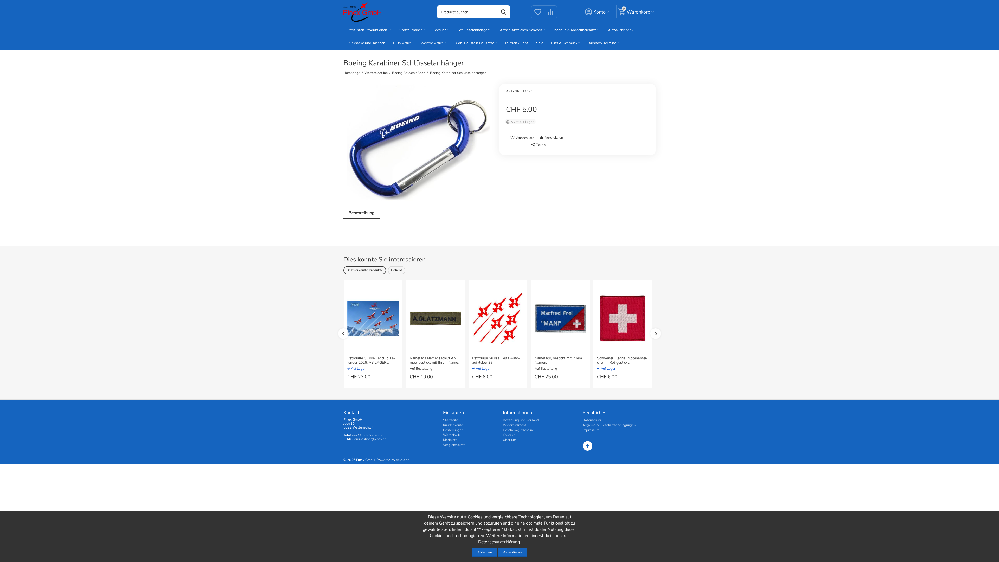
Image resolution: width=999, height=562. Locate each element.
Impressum (590, 430)
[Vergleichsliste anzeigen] (550, 15)
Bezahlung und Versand (521, 420)
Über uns (509, 440)
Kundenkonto (453, 425)
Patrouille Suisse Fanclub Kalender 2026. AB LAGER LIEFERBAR (371, 360)
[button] (538, 145)
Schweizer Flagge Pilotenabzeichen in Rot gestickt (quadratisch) (622, 360)
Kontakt (509, 435)
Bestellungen (453, 430)
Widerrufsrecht (514, 425)
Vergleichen (554, 137)
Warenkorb (451, 435)
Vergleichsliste (454, 445)
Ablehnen (484, 552)
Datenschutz (591, 420)
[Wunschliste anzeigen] (538, 15)
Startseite (450, 420)
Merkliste (450, 440)
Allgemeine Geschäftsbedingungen (609, 425)
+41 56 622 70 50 (369, 435)
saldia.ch (402, 460)
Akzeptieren (512, 552)
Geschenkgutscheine (518, 430)
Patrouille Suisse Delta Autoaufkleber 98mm (496, 360)
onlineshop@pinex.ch (370, 439)
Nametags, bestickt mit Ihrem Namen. (558, 360)
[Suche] (503, 12)
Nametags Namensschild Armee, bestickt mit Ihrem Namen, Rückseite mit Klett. (435, 360)
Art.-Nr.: (513, 91)
